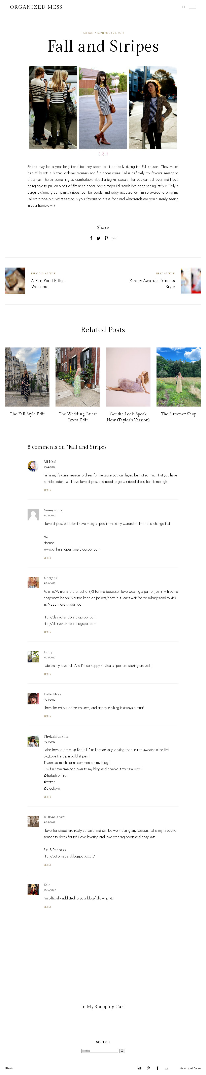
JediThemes (195, 1068)
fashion (87, 33)
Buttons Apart (54, 817)
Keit (47, 885)
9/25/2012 (49, 742)
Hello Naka (52, 694)
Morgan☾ (51, 578)
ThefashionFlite (56, 737)
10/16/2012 (50, 890)
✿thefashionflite (55, 775)
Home (9, 1068)
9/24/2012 (49, 467)
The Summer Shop (179, 414)
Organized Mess (36, 7)
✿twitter (49, 782)
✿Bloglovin (52, 788)
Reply (48, 490)
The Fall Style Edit (27, 414)
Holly (48, 652)
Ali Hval (50, 462)
